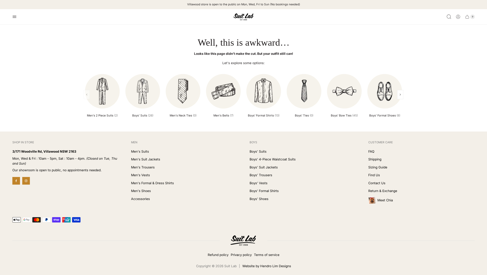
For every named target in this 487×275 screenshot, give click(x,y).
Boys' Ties (304, 115)
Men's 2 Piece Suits (102, 115)
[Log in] (458, 17)
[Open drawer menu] (14, 17)
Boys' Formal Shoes (384, 115)
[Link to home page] (243, 240)
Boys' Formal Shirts (263, 115)
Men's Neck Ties (183, 115)
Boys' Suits (142, 115)
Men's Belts (223, 115)
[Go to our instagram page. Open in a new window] (26, 181)
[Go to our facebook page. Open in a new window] (16, 181)
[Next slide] (400, 94)
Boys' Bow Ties (344, 115)
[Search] (449, 17)
